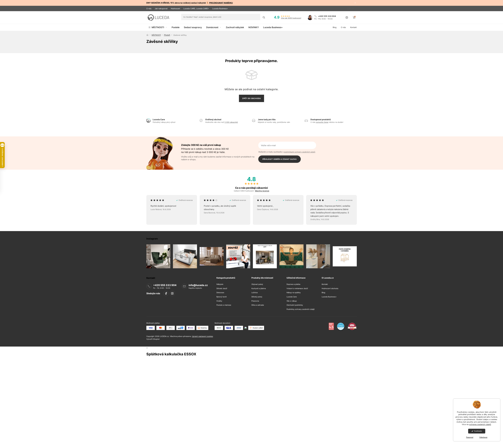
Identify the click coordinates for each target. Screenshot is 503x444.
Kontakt (325, 284)
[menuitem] (157, 27)
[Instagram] (172, 293)
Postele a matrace (223, 305)
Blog (323, 293)
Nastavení (469, 437)
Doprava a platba (293, 284)
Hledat (263, 17)
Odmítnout (483, 437)
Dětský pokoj (256, 297)
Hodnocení (175, 8)
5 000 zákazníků (231, 122)
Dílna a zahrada (257, 305)
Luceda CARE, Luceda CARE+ (196, 8)
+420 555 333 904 (164, 285)
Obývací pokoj (257, 284)
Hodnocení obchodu (330, 288)
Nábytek (219, 284)
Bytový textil (221, 297)
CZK (349, 8)
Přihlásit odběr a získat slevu (279, 159)
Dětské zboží (221, 288)
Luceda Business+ (220, 8)
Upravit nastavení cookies (202, 336)
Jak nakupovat (161, 8)
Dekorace (220, 293)
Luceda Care (292, 297)
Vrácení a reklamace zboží (297, 288)
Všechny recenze (262, 191)
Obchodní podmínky (295, 305)
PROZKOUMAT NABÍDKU (221, 3)
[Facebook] (166, 293)
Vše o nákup (292, 301)
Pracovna (255, 301)
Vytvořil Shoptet (153, 339)
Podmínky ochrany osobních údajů (301, 309)
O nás (148, 8)
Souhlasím (478, 431)
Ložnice (254, 293)
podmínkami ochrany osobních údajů (299, 152)
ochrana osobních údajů (480, 424)
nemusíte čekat (322, 122)
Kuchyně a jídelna (258, 288)
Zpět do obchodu (251, 98)
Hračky (219, 301)
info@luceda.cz (198, 285)
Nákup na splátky (294, 293)
